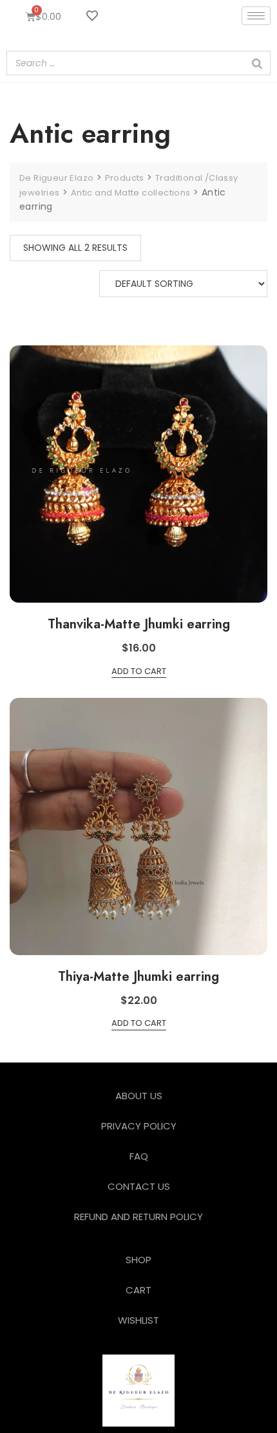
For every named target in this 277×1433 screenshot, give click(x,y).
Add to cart (138, 671)
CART (138, 1290)
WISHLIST (138, 1320)
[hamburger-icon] (256, 15)
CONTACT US (139, 1186)
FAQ (138, 1156)
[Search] (257, 63)
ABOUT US (138, 1095)
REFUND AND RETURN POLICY (138, 1216)
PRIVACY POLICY (139, 1126)
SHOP (138, 1259)
